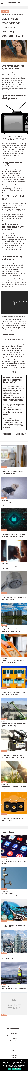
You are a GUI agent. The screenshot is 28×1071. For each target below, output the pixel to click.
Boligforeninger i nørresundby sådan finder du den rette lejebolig (13, 693)
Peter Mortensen (18, 14)
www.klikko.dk (15, 1043)
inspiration (4, 466)
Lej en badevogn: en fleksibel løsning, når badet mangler (13, 599)
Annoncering (14, 1055)
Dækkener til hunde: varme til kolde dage (13, 504)
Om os (14, 1057)
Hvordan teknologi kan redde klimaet (13, 989)
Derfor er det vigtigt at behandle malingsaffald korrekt (12, 472)
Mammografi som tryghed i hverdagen (10, 567)
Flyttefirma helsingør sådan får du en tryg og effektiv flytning (13, 662)
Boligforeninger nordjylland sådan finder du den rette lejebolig (12, 630)
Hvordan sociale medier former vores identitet (14, 862)
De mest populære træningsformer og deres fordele (13, 926)
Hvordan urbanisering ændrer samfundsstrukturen (11, 957)
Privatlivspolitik (16, 1068)
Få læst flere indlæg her (14, 434)
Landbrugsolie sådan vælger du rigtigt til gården (12, 819)
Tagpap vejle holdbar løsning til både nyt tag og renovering (13, 725)
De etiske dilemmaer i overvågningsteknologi (9, 894)
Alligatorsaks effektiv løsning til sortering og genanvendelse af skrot (13, 756)
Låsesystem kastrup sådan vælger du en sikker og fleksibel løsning (13, 535)
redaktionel (5, 11)
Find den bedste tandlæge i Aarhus (13, 1019)
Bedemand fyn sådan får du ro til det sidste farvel (13, 788)
